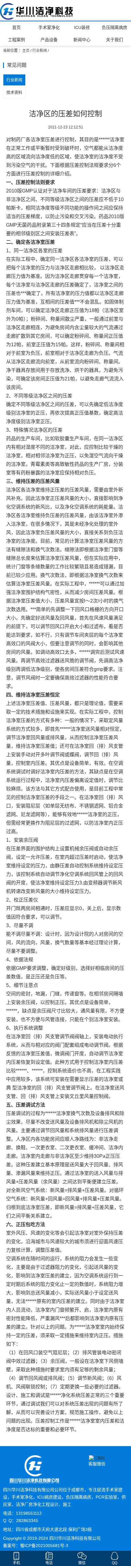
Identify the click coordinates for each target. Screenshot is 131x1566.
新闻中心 (81, 39)
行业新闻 (39, 51)
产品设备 (49, 39)
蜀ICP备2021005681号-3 (44, 1545)
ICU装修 (82, 27)
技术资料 (14, 92)
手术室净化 (49, 27)
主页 (26, 51)
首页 (16, 27)
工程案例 (16, 39)
